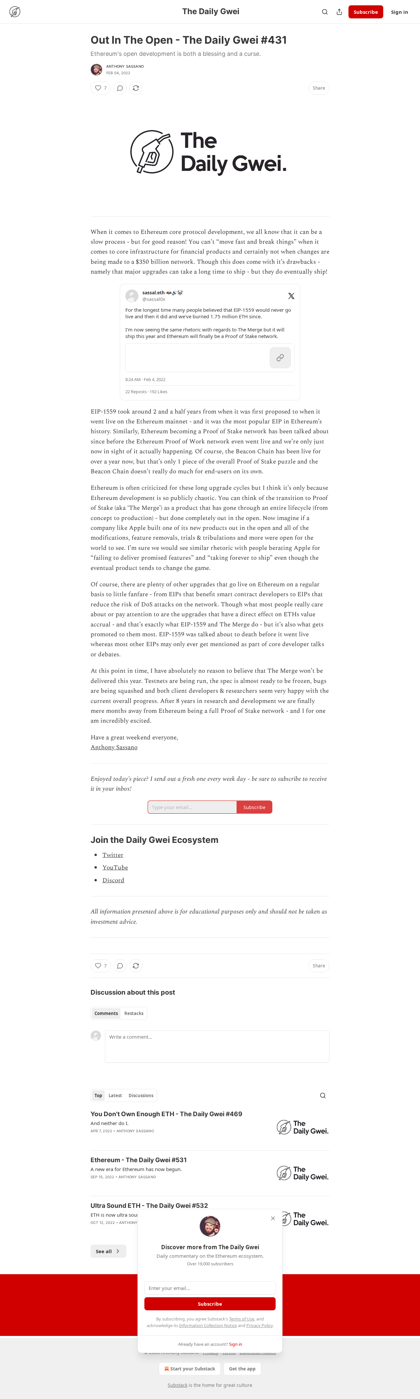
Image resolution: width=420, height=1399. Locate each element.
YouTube (115, 867)
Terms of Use (241, 1319)
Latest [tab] (115, 1095)
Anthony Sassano (125, 66)
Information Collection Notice (208, 1325)
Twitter (112, 855)
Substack (177, 1385)
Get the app (242, 1368)
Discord (113, 880)
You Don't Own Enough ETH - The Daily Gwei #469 (166, 1114)
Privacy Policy (259, 1325)
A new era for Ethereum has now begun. (136, 1169)
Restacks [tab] (133, 1013)
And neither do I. (110, 1123)
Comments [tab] (106, 1013)
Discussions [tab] (141, 1095)
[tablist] (119, 1013)
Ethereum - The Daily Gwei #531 (139, 1160)
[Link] (81, 840)
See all (104, 1251)
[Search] (324, 11)
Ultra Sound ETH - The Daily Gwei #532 (149, 1205)
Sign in (399, 12)
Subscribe (366, 12)
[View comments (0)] (120, 88)
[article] (210, 1127)
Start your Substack (192, 1368)
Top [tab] (98, 1095)
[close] (273, 1218)
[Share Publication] (339, 11)
